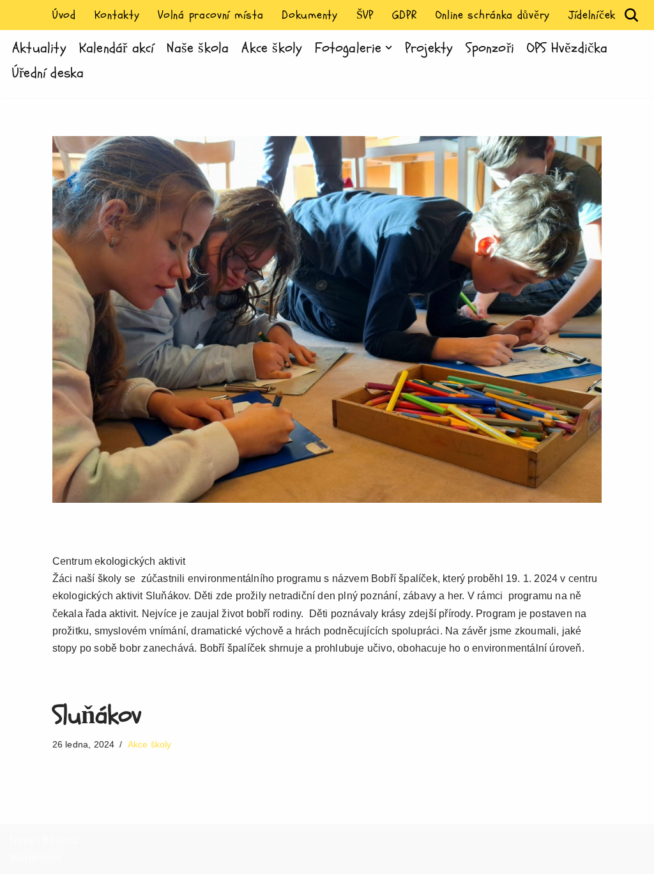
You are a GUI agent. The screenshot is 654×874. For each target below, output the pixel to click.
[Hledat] (631, 15)
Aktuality (39, 47)
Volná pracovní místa (210, 15)
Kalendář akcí (117, 47)
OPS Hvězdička (567, 47)
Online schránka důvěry (493, 15)
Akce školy (271, 47)
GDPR (404, 15)
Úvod (64, 15)
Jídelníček (592, 15)
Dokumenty (309, 15)
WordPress (35, 857)
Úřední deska (48, 72)
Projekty (429, 47)
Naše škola (198, 47)
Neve (22, 840)
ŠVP (365, 15)
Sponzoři (490, 47)
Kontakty (117, 15)
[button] (388, 47)
